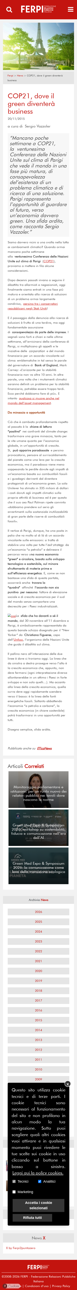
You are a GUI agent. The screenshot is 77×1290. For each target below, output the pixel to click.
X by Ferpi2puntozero (20, 1248)
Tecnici (23, 1181)
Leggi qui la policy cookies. (37, 1172)
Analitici (49, 1181)
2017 (38, 1000)
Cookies (11, 1286)
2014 (38, 1030)
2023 (38, 941)
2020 (38, 971)
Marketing (25, 1192)
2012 (38, 1050)
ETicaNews (44, 748)
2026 (38, 912)
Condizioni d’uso (37, 1286)
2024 (38, 931)
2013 (38, 1040)
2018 (38, 991)
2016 (38, 1010)
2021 (38, 961)
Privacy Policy (61, 1286)
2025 (38, 922)
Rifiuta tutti (32, 1218)
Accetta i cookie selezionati (38, 1205)
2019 (38, 981)
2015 (38, 1020)
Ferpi (10, 75)
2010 (38, 1069)
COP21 (48, 261)
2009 (38, 1079)
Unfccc (18, 639)
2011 (38, 1059)
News (20, 75)
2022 (38, 951)
